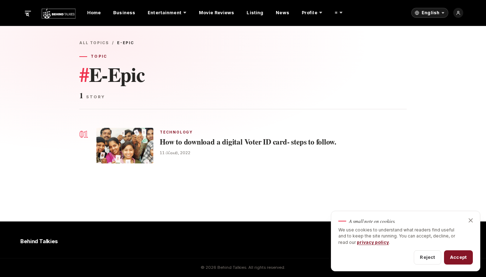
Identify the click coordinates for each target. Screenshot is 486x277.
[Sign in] (458, 13)
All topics (94, 43)
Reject (427, 257)
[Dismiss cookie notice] (470, 220)
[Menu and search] (27, 12)
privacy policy (373, 242)
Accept (458, 257)
